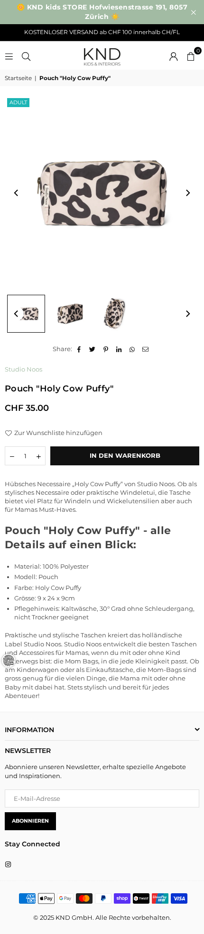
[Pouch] (26, 313)
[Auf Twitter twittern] (92, 349)
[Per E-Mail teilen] (145, 349)
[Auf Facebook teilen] (79, 349)
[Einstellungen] (173, 55)
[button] (190, 55)
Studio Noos (23, 369)
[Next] (187, 193)
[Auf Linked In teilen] (119, 349)
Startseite (18, 78)
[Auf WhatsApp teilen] (132, 349)
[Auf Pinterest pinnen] (106, 349)
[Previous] (16, 193)
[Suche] (26, 55)
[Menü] (9, 55)
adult (18, 102)
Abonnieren (30, 820)
